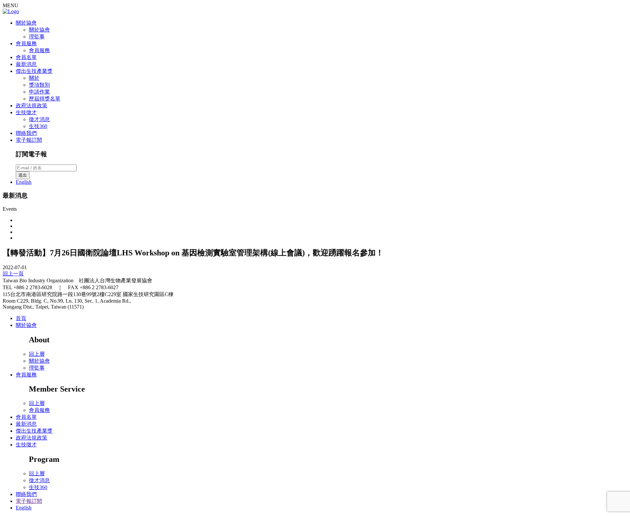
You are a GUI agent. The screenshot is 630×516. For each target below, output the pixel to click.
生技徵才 (26, 112)
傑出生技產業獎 (34, 71)
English (24, 182)
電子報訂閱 (29, 140)
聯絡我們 (26, 133)
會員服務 (26, 43)
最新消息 (26, 64)
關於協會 (26, 23)
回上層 (37, 354)
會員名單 (26, 57)
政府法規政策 (31, 105)
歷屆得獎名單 (44, 98)
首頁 (21, 318)
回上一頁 (13, 273)
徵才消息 (39, 119)
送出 (22, 175)
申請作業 (39, 92)
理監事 (37, 36)
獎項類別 (39, 85)
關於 (34, 78)
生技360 (38, 126)
